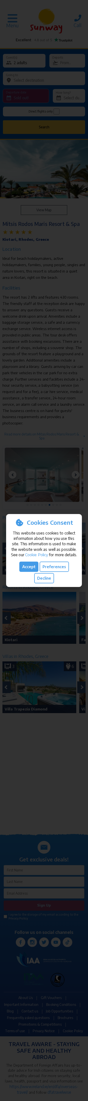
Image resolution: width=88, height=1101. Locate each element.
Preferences (54, 566)
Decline (44, 578)
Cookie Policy (36, 554)
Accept (28, 566)
